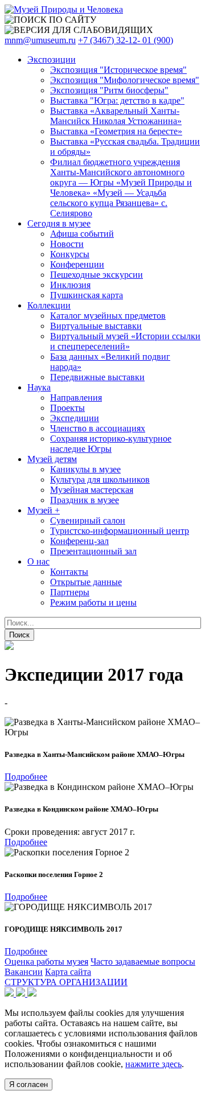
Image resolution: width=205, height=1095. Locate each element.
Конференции (77, 264)
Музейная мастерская (91, 490)
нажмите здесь (153, 1064)
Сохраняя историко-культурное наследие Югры (110, 444)
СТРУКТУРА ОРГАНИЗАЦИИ (66, 982)
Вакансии (24, 972)
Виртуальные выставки (96, 326)
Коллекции (49, 305)
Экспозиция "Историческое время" (118, 70)
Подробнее (26, 776)
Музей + (43, 510)
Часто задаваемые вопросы (143, 961)
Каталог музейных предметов (108, 315)
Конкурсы (69, 254)
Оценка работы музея (46, 961)
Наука (39, 387)
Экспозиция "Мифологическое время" (124, 80)
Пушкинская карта (86, 295)
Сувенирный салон (87, 520)
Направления (76, 397)
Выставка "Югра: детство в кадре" (117, 100)
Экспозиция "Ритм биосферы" (109, 90)
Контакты (69, 572)
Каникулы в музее (85, 469)
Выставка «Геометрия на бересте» (116, 131)
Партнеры (69, 592)
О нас (38, 561)
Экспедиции (74, 418)
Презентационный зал (93, 551)
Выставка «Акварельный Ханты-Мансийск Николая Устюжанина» (116, 116)
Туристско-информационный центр (119, 531)
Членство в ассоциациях (97, 428)
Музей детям (52, 459)
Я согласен (28, 1084)
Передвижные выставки (97, 377)
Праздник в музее (84, 500)
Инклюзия (70, 285)
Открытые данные (86, 582)
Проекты (67, 408)
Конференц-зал (79, 541)
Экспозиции (51, 59)
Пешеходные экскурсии (96, 274)
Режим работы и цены (93, 602)
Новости (67, 244)
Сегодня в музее (59, 223)
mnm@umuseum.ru (40, 40)
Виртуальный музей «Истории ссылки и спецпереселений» (125, 341)
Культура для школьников (100, 479)
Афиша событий (82, 233)
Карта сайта (68, 972)
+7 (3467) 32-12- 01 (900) (125, 40)
